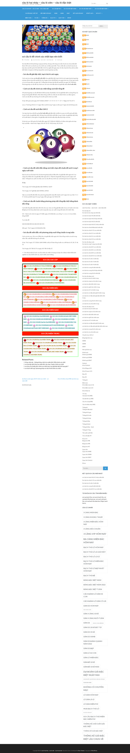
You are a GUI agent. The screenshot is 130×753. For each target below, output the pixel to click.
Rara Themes (81, 750)
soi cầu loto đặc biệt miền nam (90, 314)
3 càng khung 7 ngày (93, 517)
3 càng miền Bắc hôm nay (93, 523)
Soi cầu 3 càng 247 (87, 712)
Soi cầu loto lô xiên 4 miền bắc (90, 264)
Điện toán (28, 17)
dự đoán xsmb (87, 682)
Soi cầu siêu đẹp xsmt (85, 8)
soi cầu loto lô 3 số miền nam (90, 320)
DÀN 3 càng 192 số (87, 609)
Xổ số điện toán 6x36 (90, 92)
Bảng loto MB (86, 440)
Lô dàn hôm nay (90, 695)
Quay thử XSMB (89, 181)
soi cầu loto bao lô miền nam (90, 308)
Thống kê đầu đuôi (90, 123)
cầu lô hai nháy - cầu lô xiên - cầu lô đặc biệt (43, 59)
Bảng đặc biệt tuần (92, 589)
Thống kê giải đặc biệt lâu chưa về (94, 737)
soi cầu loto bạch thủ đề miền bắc (91, 215)
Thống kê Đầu (89, 141)
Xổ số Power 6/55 (87, 371)
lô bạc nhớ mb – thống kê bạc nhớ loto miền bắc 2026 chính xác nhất (45, 362)
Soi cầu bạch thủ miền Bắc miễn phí (94, 717)
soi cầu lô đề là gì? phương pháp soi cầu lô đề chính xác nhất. (43, 368)
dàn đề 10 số (89, 662)
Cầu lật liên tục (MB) (90, 110)
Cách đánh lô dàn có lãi (94, 601)
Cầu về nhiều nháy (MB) (91, 119)
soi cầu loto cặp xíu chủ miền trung (91, 281)
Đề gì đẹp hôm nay (46, 13)
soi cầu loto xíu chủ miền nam (90, 332)
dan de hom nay (91, 606)
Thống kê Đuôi (89, 145)
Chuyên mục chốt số (31, 13)
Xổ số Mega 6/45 (87, 368)
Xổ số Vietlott (86, 365)
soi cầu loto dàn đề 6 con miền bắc (91, 250)
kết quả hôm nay (89, 48)
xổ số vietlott (89, 66)
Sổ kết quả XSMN (89, 57)
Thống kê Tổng (89, 154)
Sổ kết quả (89, 13)
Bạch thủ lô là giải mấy (94, 552)
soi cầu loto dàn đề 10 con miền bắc (92, 256)
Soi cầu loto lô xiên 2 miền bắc (90, 258)
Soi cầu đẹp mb (56, 8)
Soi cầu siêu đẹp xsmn (101, 8)
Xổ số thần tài (89, 101)
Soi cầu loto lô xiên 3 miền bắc (90, 261)
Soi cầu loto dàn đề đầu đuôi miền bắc (92, 227)
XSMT (68, 13)
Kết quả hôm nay (78, 13)
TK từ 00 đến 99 (89, 163)
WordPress (94, 750)
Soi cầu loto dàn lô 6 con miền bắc (91, 236)
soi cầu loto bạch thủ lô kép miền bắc (92, 218)
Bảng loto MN (86, 443)
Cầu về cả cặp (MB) (90, 114)
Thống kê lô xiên (89, 132)
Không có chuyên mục (93, 688)
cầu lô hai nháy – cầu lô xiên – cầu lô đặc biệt (46, 2)
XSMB (55, 13)
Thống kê (44, 17)
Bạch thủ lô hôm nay (93, 547)
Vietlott (98, 13)
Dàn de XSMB (89, 637)
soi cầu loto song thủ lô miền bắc (91, 273)
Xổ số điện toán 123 (90, 97)
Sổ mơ (69, 17)
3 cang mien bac (90, 512)
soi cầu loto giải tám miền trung (91, 287)
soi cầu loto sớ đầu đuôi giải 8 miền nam (93, 323)
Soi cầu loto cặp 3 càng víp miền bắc (92, 244)
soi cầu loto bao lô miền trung (90, 278)
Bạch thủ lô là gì (91, 557)
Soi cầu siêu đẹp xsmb (70, 8)
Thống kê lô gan (89, 128)
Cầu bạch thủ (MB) (90, 106)
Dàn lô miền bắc (91, 657)
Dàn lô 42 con (89, 653)
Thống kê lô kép (89, 137)
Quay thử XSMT (89, 190)
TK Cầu (36, 17)
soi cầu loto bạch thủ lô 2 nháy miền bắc (93, 224)
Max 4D (87, 83)
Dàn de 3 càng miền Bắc (98, 623)
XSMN (62, 13)
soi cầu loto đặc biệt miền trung (91, 284)
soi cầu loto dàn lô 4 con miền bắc (91, 233)
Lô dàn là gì (88, 699)
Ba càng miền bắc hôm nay (93, 541)
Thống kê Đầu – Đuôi (90, 150)
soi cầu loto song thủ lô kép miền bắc (92, 270)
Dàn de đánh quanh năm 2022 (92, 642)
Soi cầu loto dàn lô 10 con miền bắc (91, 230)
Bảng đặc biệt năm (92, 580)
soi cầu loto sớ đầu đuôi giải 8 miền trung (93, 293)
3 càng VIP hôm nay (94, 533)
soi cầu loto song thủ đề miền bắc (91, 267)
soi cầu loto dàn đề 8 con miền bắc (91, 253)
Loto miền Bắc (89, 168)
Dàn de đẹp (88, 648)
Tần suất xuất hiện (90, 159)
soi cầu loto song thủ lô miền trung (91, 301)
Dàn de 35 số (89, 632)
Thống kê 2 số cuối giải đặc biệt (94, 725)
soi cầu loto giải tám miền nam (90, 317)
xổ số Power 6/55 (90, 75)
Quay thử (61, 17)
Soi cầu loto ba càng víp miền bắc (91, 213)
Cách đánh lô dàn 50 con (93, 595)
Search (101, 25)
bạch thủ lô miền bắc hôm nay (93, 562)
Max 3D (87, 79)
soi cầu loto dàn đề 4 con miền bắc (91, 247)
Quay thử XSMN (89, 185)
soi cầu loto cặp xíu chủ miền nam (91, 311)
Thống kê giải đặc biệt (93, 731)
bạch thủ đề (89, 575)
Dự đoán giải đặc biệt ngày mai (93, 673)
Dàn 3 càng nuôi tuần (93, 618)
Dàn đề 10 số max (91, 667)
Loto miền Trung (89, 176)
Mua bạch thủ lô (91, 709)
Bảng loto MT (86, 446)
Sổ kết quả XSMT (89, 61)
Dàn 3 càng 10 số (91, 614)
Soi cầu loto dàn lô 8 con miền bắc (91, 239)
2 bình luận (59, 59)
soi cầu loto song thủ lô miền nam (91, 329)
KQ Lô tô (52, 17)
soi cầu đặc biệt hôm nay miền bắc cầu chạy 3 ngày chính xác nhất (44, 364)
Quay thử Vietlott (90, 194)
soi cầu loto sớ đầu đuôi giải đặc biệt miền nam (95, 326)
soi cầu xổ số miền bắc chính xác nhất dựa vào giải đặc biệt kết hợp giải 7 (46, 366)
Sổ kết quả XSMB (89, 52)
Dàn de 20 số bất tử (92, 627)
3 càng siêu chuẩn (91, 529)
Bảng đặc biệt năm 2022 (94, 585)
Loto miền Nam (89, 172)
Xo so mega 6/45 (89, 70)
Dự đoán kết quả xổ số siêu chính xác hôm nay (94, 679)
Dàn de (86, 623)
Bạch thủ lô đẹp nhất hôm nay (93, 569)
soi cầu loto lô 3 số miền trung (90, 290)
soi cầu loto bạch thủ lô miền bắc (91, 221)
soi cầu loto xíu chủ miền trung (90, 303)
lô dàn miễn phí (90, 704)
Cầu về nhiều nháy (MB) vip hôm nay (68, 379)
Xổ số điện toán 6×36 (88, 385)
